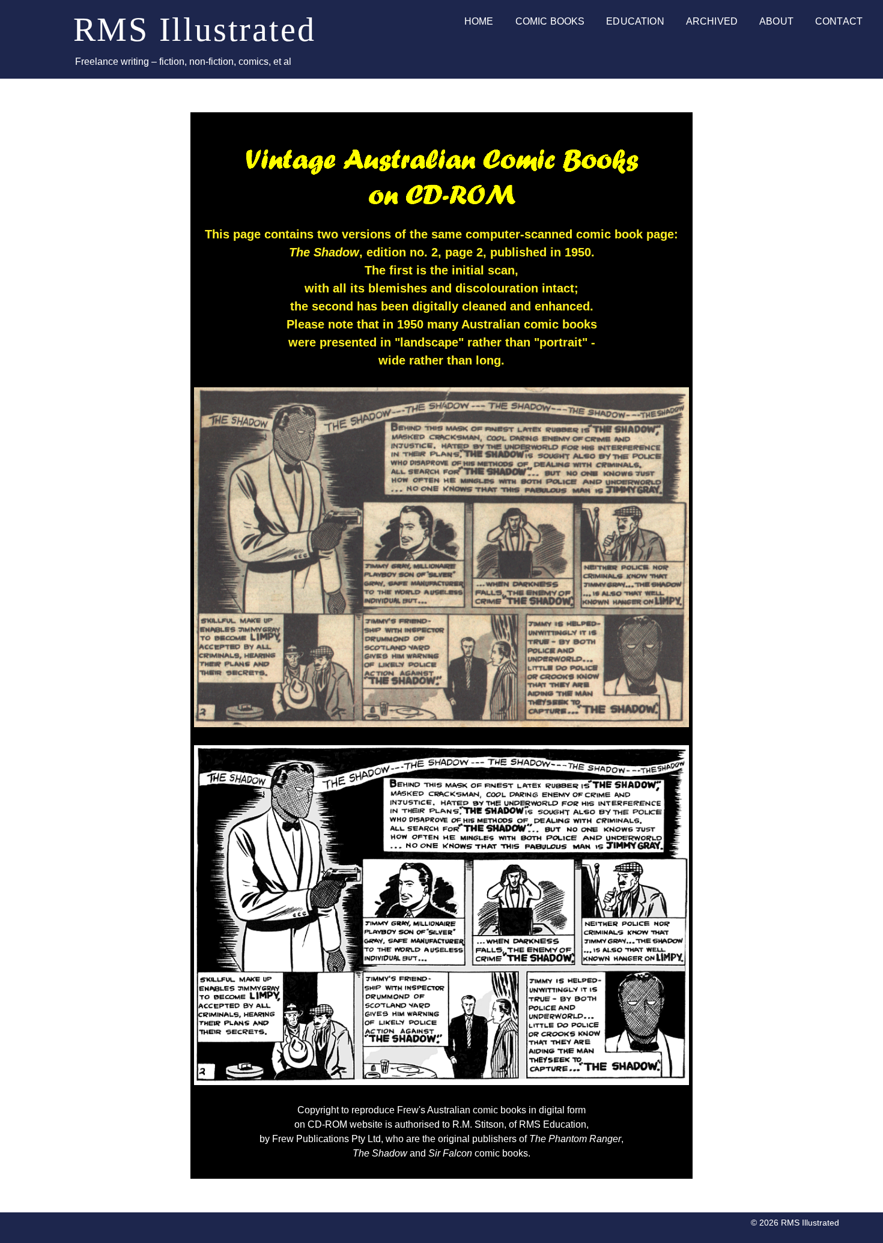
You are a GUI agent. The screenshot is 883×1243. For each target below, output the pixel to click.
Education (635, 21)
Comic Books (550, 21)
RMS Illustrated (194, 29)
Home (479, 21)
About (776, 21)
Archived (712, 21)
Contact (839, 21)
